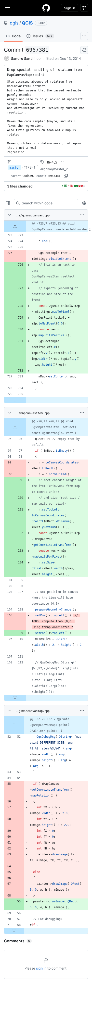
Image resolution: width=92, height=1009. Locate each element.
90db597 (29, 176)
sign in (41, 968)
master (15, 167)
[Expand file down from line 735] (15, 400)
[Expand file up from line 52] (14, 725)
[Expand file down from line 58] (14, 931)
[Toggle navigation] (7, 7)
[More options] (82, 215)
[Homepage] (46, 8)
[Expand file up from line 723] (15, 226)
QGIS (27, 22)
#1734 (29, 167)
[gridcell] (46, 226)
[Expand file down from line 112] (15, 698)
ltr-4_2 (52, 162)
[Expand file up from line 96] (15, 427)
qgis (14, 22)
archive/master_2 (54, 169)
